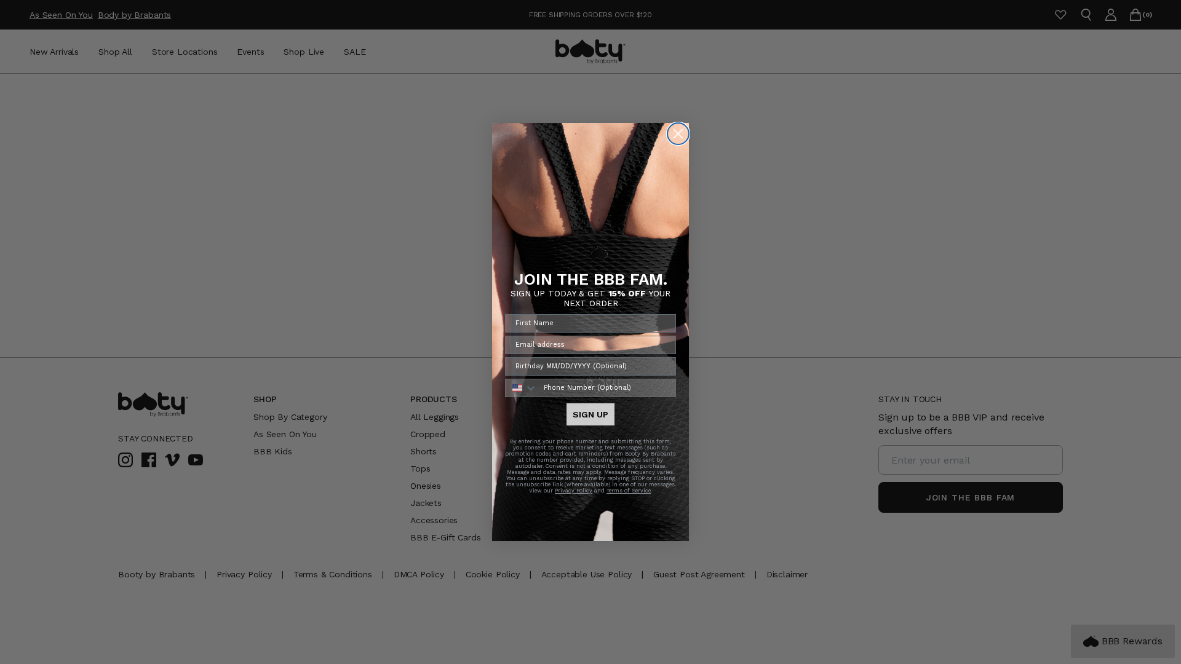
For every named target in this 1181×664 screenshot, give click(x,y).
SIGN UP (590, 414)
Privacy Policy (573, 491)
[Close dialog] (678, 133)
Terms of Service (628, 491)
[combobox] (522, 388)
